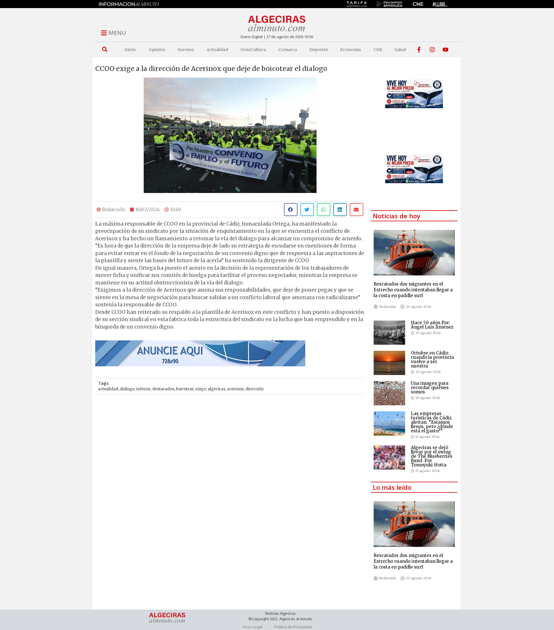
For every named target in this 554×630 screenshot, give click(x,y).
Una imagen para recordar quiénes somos (430, 387)
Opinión (157, 49)
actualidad (108, 389)
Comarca (287, 49)
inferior (143, 389)
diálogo (127, 389)
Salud (400, 49)
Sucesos (185, 49)
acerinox (235, 389)
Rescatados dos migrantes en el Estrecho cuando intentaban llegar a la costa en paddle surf (413, 289)
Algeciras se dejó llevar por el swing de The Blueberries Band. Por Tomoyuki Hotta (431, 456)
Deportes (318, 49)
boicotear (185, 389)
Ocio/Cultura (253, 49)
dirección (254, 389)
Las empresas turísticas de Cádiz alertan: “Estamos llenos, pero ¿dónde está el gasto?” (432, 422)
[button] (104, 49)
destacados (163, 389)
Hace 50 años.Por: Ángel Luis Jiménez (432, 325)
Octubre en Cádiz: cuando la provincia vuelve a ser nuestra (432, 359)
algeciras (216, 389)
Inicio (130, 49)
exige (200, 389)
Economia (350, 49)
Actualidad (217, 49)
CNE (377, 49)
